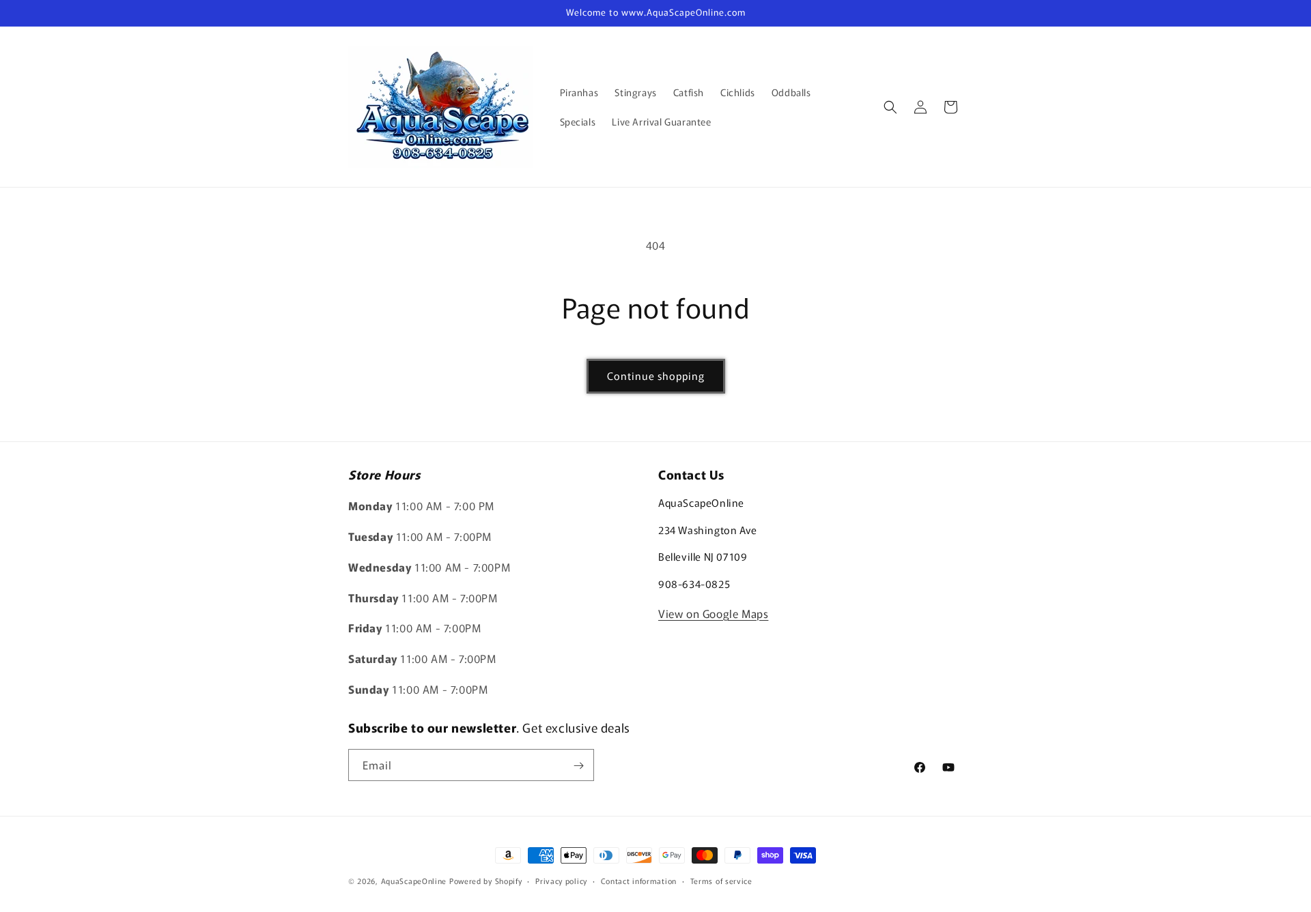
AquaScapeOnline (414, 880)
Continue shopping (656, 375)
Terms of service (721, 879)
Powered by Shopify (485, 880)
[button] (890, 107)
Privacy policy (561, 879)
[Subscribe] (578, 766)
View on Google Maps (713, 613)
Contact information (639, 879)
